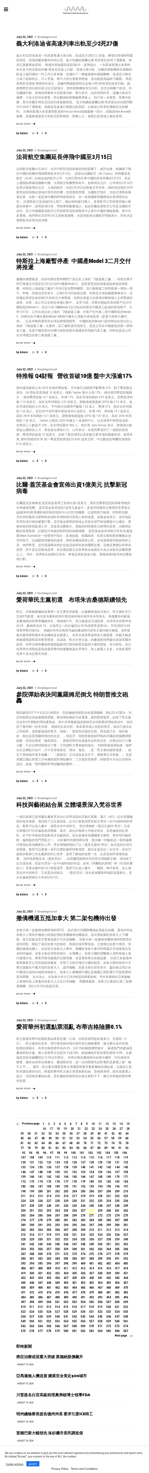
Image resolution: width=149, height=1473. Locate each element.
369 (40, 1254)
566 (57, 1326)
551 (40, 1321)
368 (31, 1254)
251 (31, 1210)
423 (57, 1273)
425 (74, 1273)
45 (22, 1138)
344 (49, 1244)
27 (121, 1129)
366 (125, 1249)
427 (91, 1273)
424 (66, 1273)
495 (117, 1297)
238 (31, 1206)
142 (100, 1167)
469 (117, 1287)
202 (57, 1191)
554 (66, 1321)
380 (23, 1258)
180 (91, 1181)
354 (23, 1249)
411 (66, 1268)
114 (83, 1157)
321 (74, 1235)
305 (49, 1230)
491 (83, 1297)
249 (125, 1206)
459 (31, 1287)
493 (100, 1297)
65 (50, 1143)
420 (31, 1273)
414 (91, 1268)
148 (40, 1172)
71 (92, 1143)
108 (31, 1157)
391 (117, 1258)
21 (79, 1129)
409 (49, 1268)
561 (125, 1321)
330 (40, 1239)
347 (74, 1244)
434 (40, 1278)
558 (100, 1321)
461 (49, 1287)
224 (23, 1201)
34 (57, 1133)
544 (91, 1316)
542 (74, 1316)
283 (83, 1220)
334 (74, 1239)
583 (91, 1331)
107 (23, 1157)
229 (66, 1201)
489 (66, 1297)
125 (66, 1162)
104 (107, 1153)
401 (91, 1263)
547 (117, 1316)
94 (30, 1153)
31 (36, 1133)
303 (31, 1230)
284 (91, 1220)
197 (125, 1186)
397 (57, 1263)
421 (40, 1273)
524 (31, 1312)
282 (74, 1220)
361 (83, 1249)
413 (83, 1268)
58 (112, 1138)
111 (57, 1157)
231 (83, 1201)
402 (100, 1263)
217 (74, 1196)
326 (117, 1235)
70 (85, 1143)
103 (99, 1153)
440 (91, 1278)
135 (40, 1167)
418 (125, 1268)
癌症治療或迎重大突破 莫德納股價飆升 (49, 1357)
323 (91, 1235)
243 (74, 1206)
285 (100, 1220)
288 (125, 1220)
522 (125, 1307)
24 (100, 1129)
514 (57, 1307)
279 (49, 1220)
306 (57, 1230)
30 (29, 1133)
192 (83, 1186)
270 (83, 1215)
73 (105, 1143)
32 (43, 1133)
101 (82, 1153)
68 (71, 1143)
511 (31, 1307)
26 (114, 1129)
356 (40, 1249)
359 (66, 1249)
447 (40, 1283)
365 (117, 1249)
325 (108, 1235)
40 (98, 1133)
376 (100, 1254)
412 (74, 1268)
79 (36, 1148)
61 (22, 1143)
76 (126, 1143)
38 (85, 1133)
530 (83, 1312)
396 (49, 1263)
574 (125, 1326)
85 (78, 1148)
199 (31, 1191)
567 (66, 1326)
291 (40, 1225)
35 (64, 1133)
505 (91, 1302)
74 (112, 1143)
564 (40, 1326)
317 (40, 1235)
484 (23, 1297)
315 (23, 1235)
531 (91, 1312)
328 (23, 1239)
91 (119, 1148)
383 (49, 1258)
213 (40, 1196)
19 (65, 1129)
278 (40, 1220)
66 (57, 1143)
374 (83, 1254)
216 (66, 1196)
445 (23, 1283)
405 (125, 1263)
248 (117, 1206)
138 (66, 1167)
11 (100, 1124)
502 (66, 1302)
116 (100, 1157)
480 (100, 1292)
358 (57, 1249)
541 (66, 1316)
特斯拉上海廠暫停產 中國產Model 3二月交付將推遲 (73, 264)
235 (117, 1201)
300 (117, 1225)
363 (100, 1249)
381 (31, 1258)
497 (23, 1302)
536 (23, 1316)
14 (121, 1124)
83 (64, 1148)
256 (74, 1210)
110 (49, 1157)
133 (23, 1167)
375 (91, 1254)
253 (49, 1210)
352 (117, 1244)
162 (49, 1177)
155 (100, 1172)
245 (91, 1206)
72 (98, 1143)
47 (36, 1138)
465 (83, 1287)
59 (119, 1138)
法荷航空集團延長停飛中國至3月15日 (64, 156)
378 (117, 1254)
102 (90, 1153)
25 (107, 1129)
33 (50, 1133)
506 (100, 1302)
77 (22, 1148)
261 (117, 1210)
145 (125, 1167)
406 (23, 1268)
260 (108, 1210)
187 (40, 1186)
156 (108, 1172)
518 (91, 1307)
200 (40, 1191)
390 (108, 1258)
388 (91, 1258)
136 (49, 1167)
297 (91, 1225)
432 (23, 1278)
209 (117, 1191)
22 (86, 1129)
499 (40, 1302)
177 (66, 1181)
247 (108, 1206)
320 (66, 1235)
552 (49, 1321)
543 (83, 1316)
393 (23, 1263)
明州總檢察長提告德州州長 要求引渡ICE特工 (54, 1414)
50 (57, 1138)
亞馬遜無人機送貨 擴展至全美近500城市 (51, 1376)
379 (125, 1254)
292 (49, 1225)
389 (100, 1258)
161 (40, 1177)
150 (57, 1172)
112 (66, 1157)
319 (57, 1235)
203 (66, 1191)
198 (23, 1191)
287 (117, 1220)
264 (31, 1215)
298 (100, 1225)
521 (117, 1307)
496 (125, 1297)
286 (108, 1220)
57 (105, 1138)
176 (57, 1181)
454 (100, 1283)
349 (91, 1244)
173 (31, 1181)
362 (91, 1249)
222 (117, 1196)
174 (40, 1181)
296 (83, 1225)
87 (92, 1148)
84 (71, 1148)
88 (98, 1148)
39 (92, 1133)
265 (40, 1215)
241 (57, 1206)
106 (124, 1153)
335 (83, 1239)
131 (117, 1162)
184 (125, 1181)
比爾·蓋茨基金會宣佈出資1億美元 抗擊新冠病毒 (71, 487)
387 (83, 1258)
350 (100, 1244)
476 (66, 1292)
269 (74, 1215)
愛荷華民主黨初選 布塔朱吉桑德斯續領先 (71, 599)
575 (23, 1331)
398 (66, 1263)
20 (72, 1129)
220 (100, 1196)
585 (108, 1331)
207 (100, 1191)
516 (74, 1307)
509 (125, 1302)
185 (23, 1186)
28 (128, 1129)
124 (57, 1162)
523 (23, 1312)
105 (116, 1153)
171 (125, 1177)
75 (119, 1143)
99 (65, 1153)
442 (108, 1278)
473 (40, 1292)
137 (57, 1167)
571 (100, 1326)
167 (91, 1177)
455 (108, 1283)
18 (58, 1129)
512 (40, 1307)
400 (83, 1263)
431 (125, 1273)
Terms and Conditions (84, 1468)
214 (49, 1196)
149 (49, 1172)
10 (93, 1124)
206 (91, 1191)
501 (57, 1302)
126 (74, 1162)
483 (125, 1292)
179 (83, 1181)
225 (31, 1201)
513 (49, 1307)
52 (71, 1138)
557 (91, 1321)
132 (125, 1162)
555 (74, 1321)
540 (57, 1316)
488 (57, 1297)
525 (40, 1312)
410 (57, 1268)
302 (23, 1230)
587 (125, 1331)
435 (49, 1278)
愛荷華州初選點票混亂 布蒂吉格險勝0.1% (69, 1026)
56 (98, 1138)
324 (100, 1235)
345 (57, 1244)
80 (43, 1148)
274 (117, 1215)
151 (66, 1172)
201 (49, 1191)
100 (73, 1153)
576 (31, 1331)
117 (108, 1157)
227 (49, 1201)
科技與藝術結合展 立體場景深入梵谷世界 (69, 804)
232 (91, 1201)
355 (31, 1249)
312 (108, 1230)
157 (117, 1172)
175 (49, 1181)
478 (83, 1292)
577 (40, 1331)
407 (31, 1268)
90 (112, 1148)
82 (57, 1148)
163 (57, 1177)
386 (74, 1258)
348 (83, 1244)
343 (40, 1244)
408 (40, 1268)
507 (108, 1302)
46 (29, 1138)
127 (83, 1162)
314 (125, 1230)
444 (125, 1278)
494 (108, 1297)
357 (49, 1249)
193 (91, 1186)
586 (117, 1331)
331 (49, 1239)
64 (43, 1143)
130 (108, 1162)
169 (108, 1177)
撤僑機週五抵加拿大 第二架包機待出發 (66, 918)
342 (31, 1244)
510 (23, 1307)
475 (57, 1292)
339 (117, 1239)
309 (83, 1230)
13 (114, 1124)
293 (57, 1225)
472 (31, 1292)
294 (66, 1225)
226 (40, 1201)
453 (91, 1283)
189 (57, 1186)
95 (37, 1153)
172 (23, 1181)
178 (74, 1181)
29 (22, 1133)
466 (91, 1287)
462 (57, 1287)
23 (93, 1129)
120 (23, 1162)
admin (24, 133)
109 (40, 1157)
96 (44, 1153)
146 (23, 1172)
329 (31, 1239)
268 (66, 1215)
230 (74, 1201)
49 (50, 1138)
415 (100, 1268)
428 (100, 1273)
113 (74, 1157)
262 (125, 1210)
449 (57, 1283)
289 (23, 1225)
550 (31, 1321)
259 (100, 1210)
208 (108, 1191)
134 (31, 1167)
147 (31, 1172)
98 (58, 1153)
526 (49, 1312)
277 (31, 1220)
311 (100, 1230)
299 (108, 1225)
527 (57, 1312)
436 (57, 1278)
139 (74, 1167)
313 (117, 1230)
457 (125, 1283)
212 (31, 1196)
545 (100, 1316)
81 (50, 1148)
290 (31, 1225)
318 (49, 1235)
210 (125, 1191)
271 (91, 1215)
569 (83, 1326)
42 (112, 1133)
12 (107, 1124)
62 (29, 1143)
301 (125, 1225)
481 (108, 1292)
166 (83, 1177)
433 (31, 1278)
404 (117, 1263)
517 (83, 1307)
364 (108, 1249)
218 (83, 1196)
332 (57, 1239)
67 (64, 1143)
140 (83, 1167)
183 (117, 1181)
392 (125, 1258)
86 (85, 1148)
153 (83, 1172)
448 (49, 1283)
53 (78, 1138)
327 (125, 1235)
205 (83, 1191)
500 (49, 1302)
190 (66, 1186)
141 (91, 1167)
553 (57, 1321)
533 (108, 1312)
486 (40, 1297)
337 (100, 1239)
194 (100, 1186)
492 (91, 1297)
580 (66, 1331)
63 (36, 1143)
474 (49, 1292)
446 (31, 1283)
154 (91, 1172)
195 (108, 1186)
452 (83, 1283)
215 (57, 1196)
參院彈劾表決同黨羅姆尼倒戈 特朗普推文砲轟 (72, 697)
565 (49, 1326)
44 (126, 1133)
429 (108, 1273)
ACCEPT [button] (33, 1464)
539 (49, 1316)
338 (108, 1239)
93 (23, 1153)
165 (74, 1177)
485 (31, 1297)
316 (31, 1235)
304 (40, 1230)
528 (66, 1312)
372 (66, 1254)
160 (31, 1177)
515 (66, 1307)
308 (74, 1230)
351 (108, 1244)
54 (85, 1138)
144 (117, 1167)
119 (125, 1157)
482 (117, 1292)
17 (51, 1129)
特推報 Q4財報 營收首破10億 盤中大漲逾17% (74, 375)
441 (100, 1278)
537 (31, 1316)
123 (49, 1162)
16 (44, 1129)
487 (49, 1297)
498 (31, 1302)
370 (49, 1254)
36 (71, 1133)
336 (91, 1239)
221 (108, 1196)
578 (49, 1331)
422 (49, 1273)
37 (78, 1133)
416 (108, 1268)
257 (83, 1210)
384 (57, 1258)
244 (83, 1206)
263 (23, 1215)
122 (40, 1162)
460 (40, 1287)
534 (117, 1312)
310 (91, 1230)
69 (78, 1143)
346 (66, 1244)
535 (125, 1312)
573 (117, 1326)
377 (108, 1254)
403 (108, 1263)
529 (74, 1312)
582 (83, 1331)
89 (105, 1148)
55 (92, 1138)
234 (108, 1201)
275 (125, 1215)
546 (108, 1316)
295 (74, 1225)
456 (117, 1283)
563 (31, 1326)
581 (74, 1331)
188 (49, 1186)
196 (117, 1186)
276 (23, 1220)
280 (57, 1220)
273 (108, 1215)
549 (23, 1321)
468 (108, 1287)
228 (57, 1201)
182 (108, 1181)
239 (40, 1206)
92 (126, 1148)
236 (125, 1201)
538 (40, 1316)
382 (40, 1258)
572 (108, 1326)
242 (66, 1206)
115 (91, 1157)
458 (23, 1287)
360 (74, 1249)
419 (23, 1273)
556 (83, 1321)
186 (31, 1186)
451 (74, 1283)
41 (105, 1133)
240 (49, 1206)
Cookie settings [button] (14, 1464)
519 (100, 1307)
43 (119, 1133)
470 (125, 1287)
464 (74, 1287)
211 (23, 1196)
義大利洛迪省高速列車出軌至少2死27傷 (67, 43)
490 (74, 1297)
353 (125, 1244)
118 (117, 1157)
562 (23, 1326)
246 (100, 1206)
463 (66, 1287)
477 (74, 1292)
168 (100, 1177)
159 (23, 1177)
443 (117, 1278)
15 (128, 1124)
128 (91, 1162)
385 (66, 1258)
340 (125, 1239)
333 (66, 1239)
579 (57, 1331)
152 (74, 1172)
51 (64, 1138)
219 (91, 1196)
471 (23, 1292)
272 (100, 1215)
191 (74, 1186)
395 (40, 1263)
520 (108, 1307)
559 (108, 1321)
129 (100, 1162)
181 (100, 1181)
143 (108, 1167)
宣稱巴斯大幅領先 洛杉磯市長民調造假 (49, 1433)
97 (51, 1153)
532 (100, 1312)
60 (126, 1138)
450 (66, 1283)
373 (74, 1254)
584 (100, 1331)
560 (117, 1321)
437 (66, 1278)
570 (91, 1326)
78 (29, 1148)
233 (100, 1201)
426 (83, 1273)
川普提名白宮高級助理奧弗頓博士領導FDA (53, 1395)
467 (100, 1287)
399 (74, 1263)
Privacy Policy (59, 1468)
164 (66, 1177)
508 (117, 1302)
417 (117, 1268)
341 (23, 1244)
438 (74, 1278)
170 (117, 1177)
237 (23, 1206)
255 (66, 1210)
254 (57, 1210)
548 (125, 1316)
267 (57, 1215)
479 (91, 1292)
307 (66, 1230)
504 (83, 1302)
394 (31, 1263)
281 (66, 1220)
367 (23, 1254)
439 (83, 1278)
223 (125, 1196)
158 (125, 1172)
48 (43, 1138)
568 (74, 1326)
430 (117, 1273)
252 (40, 1210)
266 (49, 1215)
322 (83, 1235)
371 (57, 1254)
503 (74, 1302)
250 (23, 1210)
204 (74, 1191)
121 (31, 1162)
